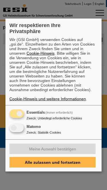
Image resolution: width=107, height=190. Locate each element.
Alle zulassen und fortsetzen (52, 162)
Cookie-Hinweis (40, 53)
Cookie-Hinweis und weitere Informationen (47, 99)
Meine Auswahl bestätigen (52, 149)
